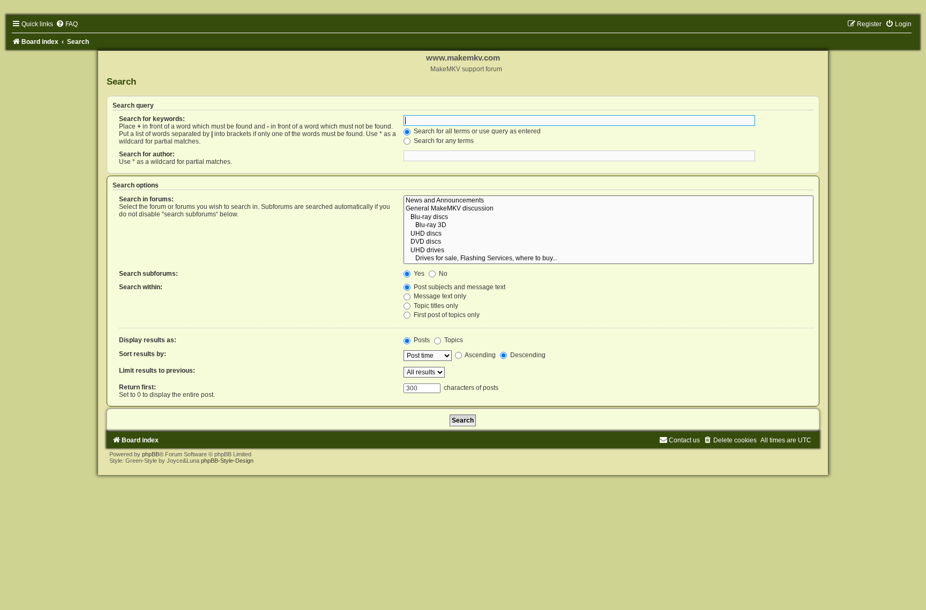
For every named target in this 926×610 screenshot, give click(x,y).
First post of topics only (446, 315)
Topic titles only (435, 306)
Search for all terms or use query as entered (476, 131)
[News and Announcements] (608, 201)
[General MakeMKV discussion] (608, 209)
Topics (453, 340)
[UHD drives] (608, 250)
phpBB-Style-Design (227, 460)
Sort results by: (142, 354)
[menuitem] (67, 24)
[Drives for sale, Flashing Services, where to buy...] (608, 258)
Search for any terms (443, 141)
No (442, 273)
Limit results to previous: (157, 370)
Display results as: (147, 340)
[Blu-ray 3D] (608, 225)
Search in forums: (146, 199)
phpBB (150, 454)
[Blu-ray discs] (608, 217)
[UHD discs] (608, 234)
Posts (421, 340)
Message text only (439, 296)
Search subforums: (148, 273)
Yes (418, 273)
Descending (527, 355)
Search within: (140, 287)
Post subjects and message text (458, 287)
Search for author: (147, 154)
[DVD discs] (608, 242)
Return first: (137, 387)
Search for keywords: (152, 119)
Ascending (480, 355)
